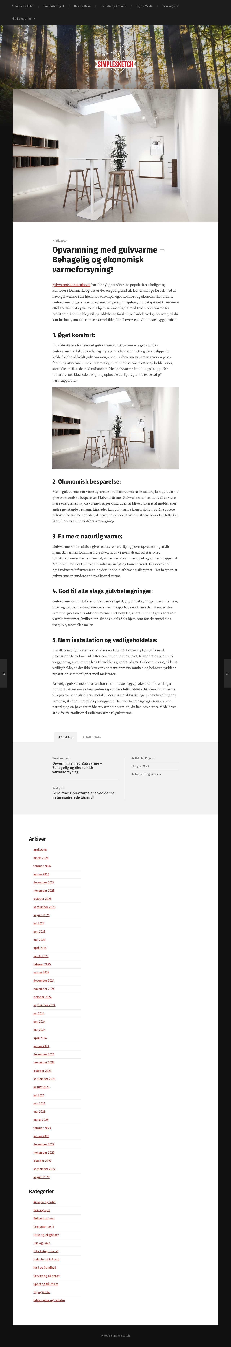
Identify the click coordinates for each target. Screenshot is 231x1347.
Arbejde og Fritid (23, 6)
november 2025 (43, 890)
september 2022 (44, 1169)
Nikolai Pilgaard (145, 758)
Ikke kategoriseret (45, 1251)
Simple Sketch (120, 1335)
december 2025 (43, 882)
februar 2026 (42, 866)
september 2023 (44, 1079)
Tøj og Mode (144, 6)
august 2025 (41, 915)
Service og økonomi (46, 1276)
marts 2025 (40, 956)
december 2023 (43, 1054)
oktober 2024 (42, 997)
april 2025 (40, 948)
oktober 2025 (42, 898)
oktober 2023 (42, 1071)
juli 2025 (38, 923)
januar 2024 (41, 1046)
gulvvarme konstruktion (71, 284)
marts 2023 (40, 1119)
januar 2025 (41, 972)
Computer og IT (53, 6)
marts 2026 (41, 858)
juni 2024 (39, 1021)
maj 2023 (39, 1111)
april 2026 (40, 849)
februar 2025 (42, 964)
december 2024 (43, 980)
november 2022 (44, 1152)
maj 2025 (39, 939)
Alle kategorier (21, 18)
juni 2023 (39, 1103)
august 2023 (41, 1087)
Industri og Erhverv (113, 6)
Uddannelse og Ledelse (49, 1300)
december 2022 (43, 1144)
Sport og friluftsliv (45, 1284)
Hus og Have (82, 6)
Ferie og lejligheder (46, 1235)
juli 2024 (38, 1013)
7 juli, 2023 (142, 766)
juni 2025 (39, 931)
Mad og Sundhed (44, 1267)
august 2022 (41, 1177)
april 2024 (40, 1038)
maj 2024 (39, 1029)
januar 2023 (41, 1136)
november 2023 (43, 1062)
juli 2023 (38, 1095)
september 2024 (44, 1005)
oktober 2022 (42, 1160)
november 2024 (44, 989)
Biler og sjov (170, 6)
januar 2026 (41, 874)
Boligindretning (43, 1218)
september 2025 (44, 907)
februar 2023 (42, 1128)
